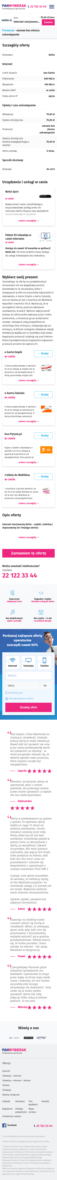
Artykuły (6, 1101)
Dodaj (44, 353)
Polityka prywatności (21, 1110)
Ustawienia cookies (11, 1116)
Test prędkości (33, 1103)
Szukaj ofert (28, 707)
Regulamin (7, 1109)
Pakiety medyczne (11, 1095)
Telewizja (6, 1090)
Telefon (5, 1085)
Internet (6, 1071)
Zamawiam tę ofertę (28, 553)
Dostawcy (20, 1101)
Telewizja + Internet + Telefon (16, 1081)
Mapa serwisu (32, 1110)
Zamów (48, 22)
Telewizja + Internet (11, 1076)
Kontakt (45, 1101)
